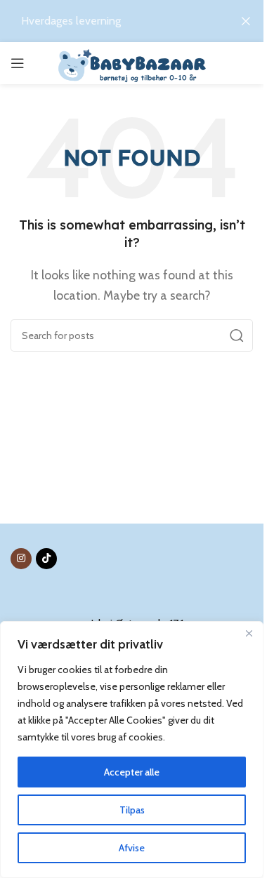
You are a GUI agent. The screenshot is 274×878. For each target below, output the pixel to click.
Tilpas (132, 810)
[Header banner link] (131, 21)
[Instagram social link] (21, 558)
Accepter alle (131, 772)
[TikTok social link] (46, 558)
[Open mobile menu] (18, 63)
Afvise (132, 848)
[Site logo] (131, 63)
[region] (131, 749)
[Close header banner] (245, 21)
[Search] (237, 335)
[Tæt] (248, 633)
